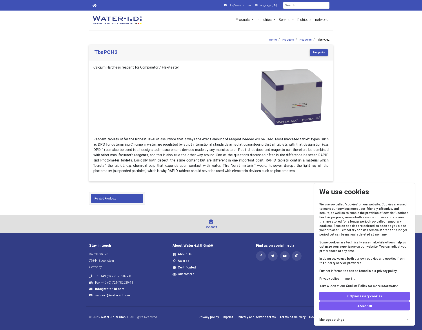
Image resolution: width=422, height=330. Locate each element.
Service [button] (285, 20)
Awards (183, 261)
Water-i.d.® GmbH (114, 317)
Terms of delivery (292, 317)
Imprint (349, 278)
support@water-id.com (112, 295)
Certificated (187, 267)
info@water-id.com (239, 5)
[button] (260, 97)
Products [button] (243, 20)
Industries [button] (265, 20)
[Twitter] (273, 256)
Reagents (319, 52)
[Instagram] (297, 256)
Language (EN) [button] (268, 5)
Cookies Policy (356, 286)
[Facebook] (261, 256)
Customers (186, 274)
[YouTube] (285, 256)
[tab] (117, 198)
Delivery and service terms (256, 317)
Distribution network (312, 20)
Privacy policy (329, 278)
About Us (185, 254)
